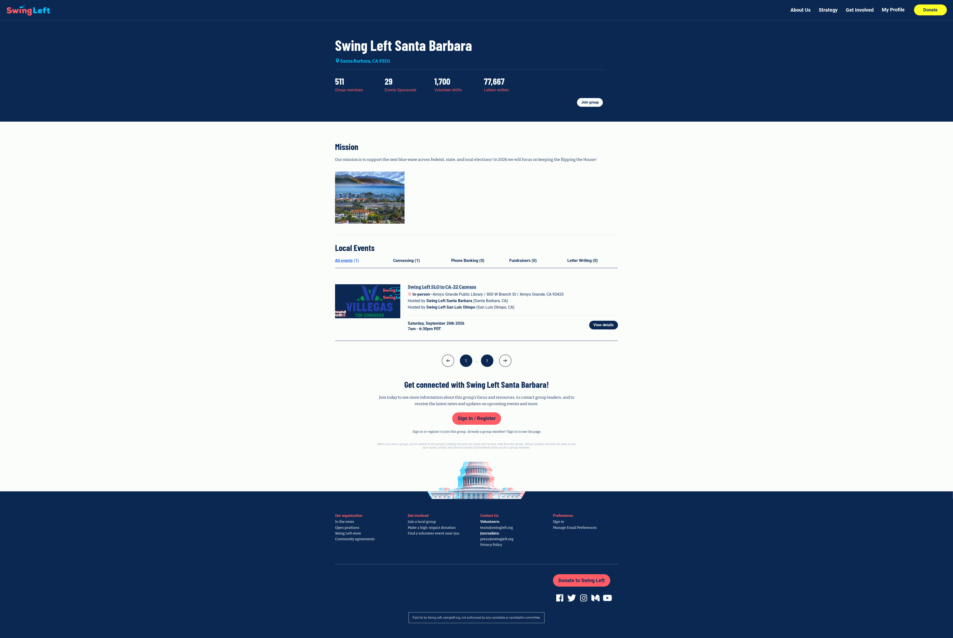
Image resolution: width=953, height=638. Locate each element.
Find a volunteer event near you (433, 533)
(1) (347, 260)
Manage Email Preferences (575, 528)
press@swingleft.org (496, 539)
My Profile (893, 10)
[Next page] (505, 360)
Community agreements (355, 539)
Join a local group (422, 522)
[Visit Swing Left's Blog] (595, 598)
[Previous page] (448, 360)
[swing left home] (26, 8)
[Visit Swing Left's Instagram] (583, 598)
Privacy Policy (491, 545)
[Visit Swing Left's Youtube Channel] (607, 598)
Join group (590, 102)
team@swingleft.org (496, 528)
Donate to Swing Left (581, 580)
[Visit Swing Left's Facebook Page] (559, 598)
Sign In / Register (477, 418)
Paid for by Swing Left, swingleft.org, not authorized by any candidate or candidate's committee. (476, 617)
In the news (344, 522)
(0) (467, 260)
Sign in (558, 522)
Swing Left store (348, 533)
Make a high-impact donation (432, 528)
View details (603, 325)
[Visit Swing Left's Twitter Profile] (571, 598)
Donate (930, 9)
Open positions (347, 528)
